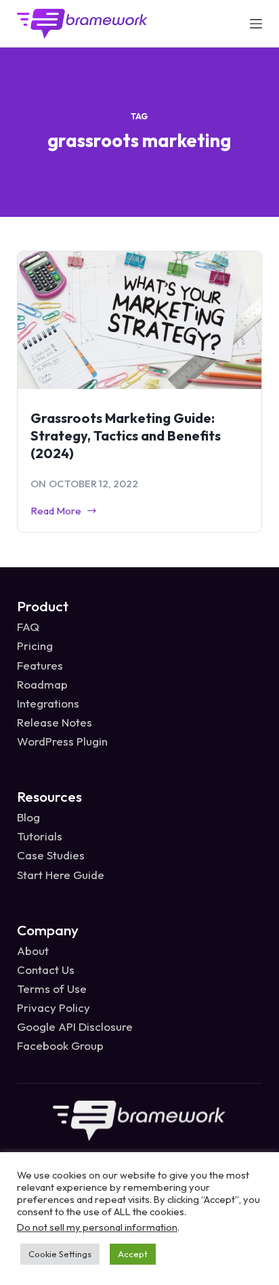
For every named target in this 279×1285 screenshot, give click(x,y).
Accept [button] (133, 1253)
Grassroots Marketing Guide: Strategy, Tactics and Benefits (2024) (125, 435)
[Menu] (256, 24)
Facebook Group (60, 1045)
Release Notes (54, 722)
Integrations (48, 703)
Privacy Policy (53, 1007)
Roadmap (42, 684)
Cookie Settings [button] (59, 1253)
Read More (55, 512)
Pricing (35, 645)
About (33, 950)
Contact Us (45, 969)
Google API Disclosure (75, 1026)
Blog (28, 817)
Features (40, 665)
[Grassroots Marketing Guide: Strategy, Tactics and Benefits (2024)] (140, 320)
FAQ (28, 626)
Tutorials (39, 836)
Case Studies (51, 855)
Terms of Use (52, 988)
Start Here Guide (60, 875)
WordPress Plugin (62, 741)
